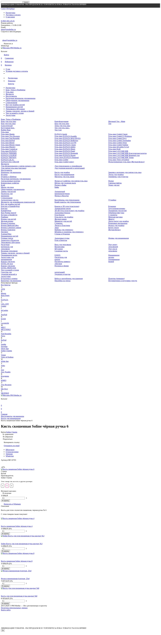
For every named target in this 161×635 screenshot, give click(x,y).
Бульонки (112, 206)
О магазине (10, 17)
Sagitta (3, 344)
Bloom (3, 293)
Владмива (5, 376)
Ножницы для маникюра (11, 172)
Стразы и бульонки (62, 234)
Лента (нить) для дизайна (118, 221)
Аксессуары (10, 115)
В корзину (5, 500)
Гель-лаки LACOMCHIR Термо (121, 158)
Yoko (3, 366)
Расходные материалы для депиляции (7, 247)
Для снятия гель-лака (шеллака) (13, 168)
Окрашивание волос (9, 255)
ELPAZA (4, 300)
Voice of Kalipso (7, 357)
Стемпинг (59, 223)
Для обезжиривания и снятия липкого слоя (18, 166)
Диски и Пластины (62, 225)
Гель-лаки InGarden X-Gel (118, 147)
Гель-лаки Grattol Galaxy (64, 162)
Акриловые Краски (62, 213)
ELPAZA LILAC (7, 160)
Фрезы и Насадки (62, 196)
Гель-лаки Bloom (7, 143)
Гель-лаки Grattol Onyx (117, 138)
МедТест (4, 389)
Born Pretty (5, 296)
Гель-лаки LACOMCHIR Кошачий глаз (124, 155)
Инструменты (11, 96)
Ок (3, 630)
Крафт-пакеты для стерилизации (68, 202)
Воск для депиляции (63, 245)
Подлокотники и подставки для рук (122, 281)
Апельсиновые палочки (10, 181)
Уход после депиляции (112, 250)
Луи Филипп (6, 385)
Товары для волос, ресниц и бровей (20, 111)
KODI (3, 319)
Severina (4, 346)
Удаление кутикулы (62, 274)
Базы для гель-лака (8, 121)
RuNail (3, 340)
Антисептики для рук (9, 200)
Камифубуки (6, 211)
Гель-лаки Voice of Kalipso (118, 160)
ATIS (3, 289)
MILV (3, 327)
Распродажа (10, 13)
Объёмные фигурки (116, 213)
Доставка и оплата (13, 15)
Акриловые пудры (62, 238)
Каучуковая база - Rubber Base (8, 129)
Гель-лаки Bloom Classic (10, 145)
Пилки (111, 181)
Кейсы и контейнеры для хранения (69, 279)
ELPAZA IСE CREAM (10, 162)
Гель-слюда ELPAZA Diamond (67, 158)
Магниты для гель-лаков (64, 177)
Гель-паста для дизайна (64, 217)
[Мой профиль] (2, 402)
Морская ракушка (115, 217)
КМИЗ (3, 380)
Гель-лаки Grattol (61, 160)
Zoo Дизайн (5, 372)
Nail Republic (6, 334)
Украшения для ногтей (117, 211)
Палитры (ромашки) (116, 279)
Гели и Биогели (61, 240)
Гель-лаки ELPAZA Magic (65, 149)
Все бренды (5, 285)
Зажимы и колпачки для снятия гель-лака (124, 172)
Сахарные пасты (61, 251)
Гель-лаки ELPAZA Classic (65, 145)
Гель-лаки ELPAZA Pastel (65, 151)
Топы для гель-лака (62, 126)
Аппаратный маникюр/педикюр (62, 192)
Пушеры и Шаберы (9, 177)
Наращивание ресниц (114, 256)
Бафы (57, 187)
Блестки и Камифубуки (10, 206)
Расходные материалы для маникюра (20, 98)
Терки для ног (114, 185)
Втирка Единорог (8, 223)
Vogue (3, 355)
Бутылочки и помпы (9, 279)
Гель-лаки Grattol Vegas (117, 143)
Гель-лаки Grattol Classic (118, 134)
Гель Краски (59, 215)
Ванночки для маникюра (11, 281)
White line (5, 361)
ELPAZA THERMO (9, 153)
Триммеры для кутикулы (118, 177)
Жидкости (10, 94)
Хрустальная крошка (116, 208)
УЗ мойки (112, 200)
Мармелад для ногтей (63, 221)
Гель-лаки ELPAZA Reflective (66, 141)
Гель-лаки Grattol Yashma (118, 145)
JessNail (4, 315)
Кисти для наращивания (64, 174)
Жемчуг (111, 219)
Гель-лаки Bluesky (8, 147)
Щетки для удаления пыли (65, 183)
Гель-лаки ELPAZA (9, 151)
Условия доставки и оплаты (17, 71)
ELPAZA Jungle (61, 134)
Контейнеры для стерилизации (67, 200)
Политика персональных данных (14, 608)
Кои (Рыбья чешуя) (8, 213)
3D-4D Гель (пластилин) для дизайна (69, 211)
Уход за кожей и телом (15, 113)
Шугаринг (59, 249)
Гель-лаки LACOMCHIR (118, 151)
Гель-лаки (10, 92)
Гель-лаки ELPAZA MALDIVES (67, 138)
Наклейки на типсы (62, 281)
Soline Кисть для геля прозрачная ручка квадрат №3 (21, 544)
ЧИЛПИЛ (5, 393)
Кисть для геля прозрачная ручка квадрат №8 (19, 596)
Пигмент (4, 232)
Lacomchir (5, 323)
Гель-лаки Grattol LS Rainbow (120, 136)
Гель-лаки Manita (7, 134)
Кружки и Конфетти (9, 215)
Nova (3, 336)
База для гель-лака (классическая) (8, 125)
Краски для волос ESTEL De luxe (8, 263)
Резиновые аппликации (117, 223)
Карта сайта (5, 610)
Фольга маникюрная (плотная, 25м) (15, 579)
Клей (3, 185)
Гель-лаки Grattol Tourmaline (119, 141)
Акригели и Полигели (10, 240)
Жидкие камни (61, 219)
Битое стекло (113, 228)
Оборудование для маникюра (17, 100)
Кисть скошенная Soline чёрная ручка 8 (16, 561)
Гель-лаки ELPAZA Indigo (65, 147)
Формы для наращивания (118, 238)
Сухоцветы (112, 215)
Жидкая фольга (114, 230)
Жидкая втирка (7, 221)
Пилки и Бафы (60, 185)
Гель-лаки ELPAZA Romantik (66, 153)
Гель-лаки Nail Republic (10, 138)
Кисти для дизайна (62, 172)
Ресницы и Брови (62, 266)
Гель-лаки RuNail (8, 141)
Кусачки (4, 174)
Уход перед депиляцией (113, 246)
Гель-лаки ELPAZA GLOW (65, 143)
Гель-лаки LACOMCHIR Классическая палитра (127, 153)
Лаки (57, 228)
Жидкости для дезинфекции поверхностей (18, 202)
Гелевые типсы (7, 238)
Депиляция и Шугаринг (15, 109)
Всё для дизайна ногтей (15, 105)
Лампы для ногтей (8, 191)
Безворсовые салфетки (10, 183)
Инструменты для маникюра (12, 416)
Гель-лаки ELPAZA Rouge (65, 155)
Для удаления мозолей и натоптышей (70, 168)
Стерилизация (11, 103)
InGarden (4, 310)
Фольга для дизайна (116, 225)
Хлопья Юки (6, 234)
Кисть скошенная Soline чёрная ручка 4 (16, 526)
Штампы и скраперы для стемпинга (69, 232)
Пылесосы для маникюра (6, 195)
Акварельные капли (63, 208)
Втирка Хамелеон (8, 230)
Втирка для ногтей (8, 219)
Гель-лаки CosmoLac (9, 149)
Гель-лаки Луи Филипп (10, 136)
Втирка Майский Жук (10, 225)
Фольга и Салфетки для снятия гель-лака (71, 181)
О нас (8, 69)
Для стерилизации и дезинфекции (68, 166)
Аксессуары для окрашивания (7, 258)
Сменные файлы (115, 183)
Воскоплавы (59, 247)
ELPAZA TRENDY (9, 158)
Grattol (3, 306)
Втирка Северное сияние (11, 228)
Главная (4, 414)
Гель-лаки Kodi (114, 149)
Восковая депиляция (9, 251)
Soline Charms (6, 351)
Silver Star (5, 349)
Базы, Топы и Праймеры (15, 90)
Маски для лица (7, 187)
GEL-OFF (5, 304)
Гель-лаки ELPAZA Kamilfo (66, 136)
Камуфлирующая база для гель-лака (62, 122)
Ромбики (4, 217)
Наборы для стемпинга (64, 230)
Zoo (2, 370)
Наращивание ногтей (14, 107)
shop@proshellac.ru (8, 29)
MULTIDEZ (6, 329)
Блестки (4, 208)
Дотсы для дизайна (116, 174)
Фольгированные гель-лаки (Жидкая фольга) (126, 162)
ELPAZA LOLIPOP (9, 155)
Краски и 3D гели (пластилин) (67, 206)
